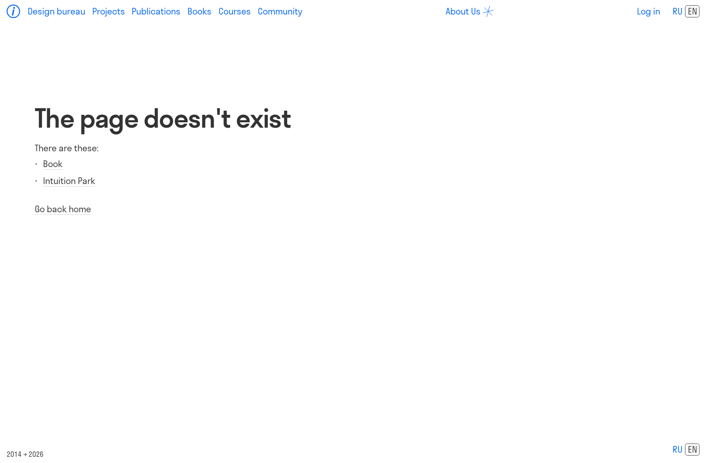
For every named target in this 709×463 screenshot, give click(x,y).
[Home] (14, 12)
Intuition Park (69, 180)
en (692, 11)
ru (678, 11)
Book (52, 163)
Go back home (63, 209)
